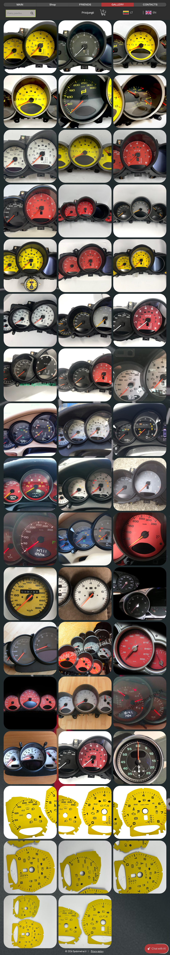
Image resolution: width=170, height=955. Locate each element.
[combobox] (21, 13)
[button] (103, 12)
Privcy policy (97, 951)
